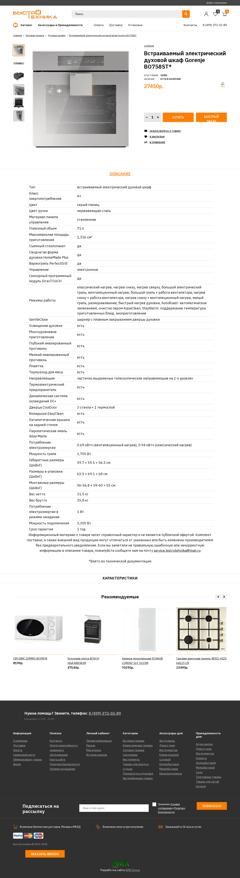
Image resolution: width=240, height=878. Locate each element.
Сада (199, 772)
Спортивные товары (208, 777)
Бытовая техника (35, 35)
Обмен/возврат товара (27, 759)
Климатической (169, 755)
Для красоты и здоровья (138, 773)
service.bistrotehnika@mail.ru (177, 550)
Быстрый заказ (211, 118)
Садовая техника (133, 750)
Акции (17, 764)
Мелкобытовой (205, 767)
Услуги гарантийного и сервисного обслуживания (64, 750)
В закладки (157, 136)
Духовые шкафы (56, 35)
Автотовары (167, 741)
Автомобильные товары (138, 778)
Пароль (90, 745)
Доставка (19, 745)
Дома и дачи (167, 745)
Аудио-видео (204, 744)
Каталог (201, 786)
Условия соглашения (62, 769)
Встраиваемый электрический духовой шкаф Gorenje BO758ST (102, 35)
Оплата (17, 750)
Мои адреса (93, 750)
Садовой (164, 759)
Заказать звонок (45, 854)
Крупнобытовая (169, 764)
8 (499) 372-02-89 (105, 713)
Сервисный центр (24, 755)
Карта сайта (57, 759)
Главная (17, 35)
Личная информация (99, 741)
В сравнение (157, 142)
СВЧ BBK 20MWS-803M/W (30, 658)
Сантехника (130, 755)
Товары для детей (207, 781)
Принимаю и (171, 808)
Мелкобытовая (168, 769)
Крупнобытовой (206, 763)
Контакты (56, 741)
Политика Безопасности (65, 764)
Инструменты (131, 759)
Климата (201, 758)
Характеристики (120, 578)
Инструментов (168, 750)
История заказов (96, 755)
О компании (20, 741)
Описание (120, 173)
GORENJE (149, 45)
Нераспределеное (170, 773)
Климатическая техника (138, 745)
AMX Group (132, 870)
